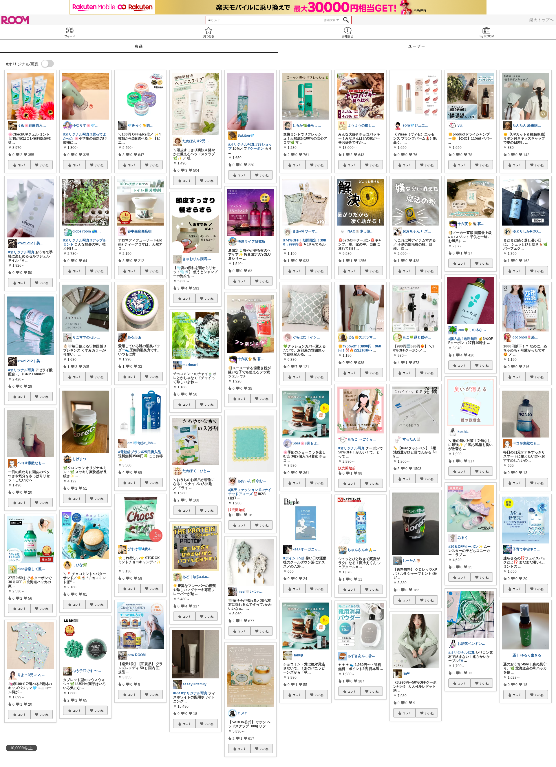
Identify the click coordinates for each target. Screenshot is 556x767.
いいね (44, 165)
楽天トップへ (541, 19)
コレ (20, 165)
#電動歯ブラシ (129, 452)
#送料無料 (470, 339)
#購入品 (454, 339)
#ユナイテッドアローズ (249, 492)
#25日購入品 (151, 452)
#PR (176, 693)
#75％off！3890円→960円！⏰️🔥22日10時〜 (359, 348)
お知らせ (347, 32)
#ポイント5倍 (294, 558)
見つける (208, 32)
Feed (69, 32)
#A (461, 661)
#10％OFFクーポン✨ (465, 547)
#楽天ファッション (243, 490)
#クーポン (256, 149)
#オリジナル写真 (21, 252)
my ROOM (486, 32)
